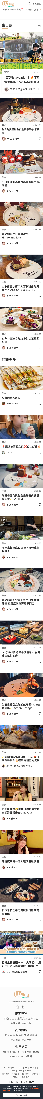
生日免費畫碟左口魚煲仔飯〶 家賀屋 (20, 131)
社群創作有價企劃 (12, 9)
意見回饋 (16, 1023)
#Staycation (17, 1056)
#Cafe (36, 1051)
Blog (21, 1070)
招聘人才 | (17, 1077)
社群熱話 (30, 9)
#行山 (13, 1051)
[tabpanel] (21, 15)
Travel (20, 1067)
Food (14, 1070)
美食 (4, 125)
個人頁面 (10, 1035)
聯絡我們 (26, 1077)
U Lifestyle (10, 1067)
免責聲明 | (17, 1074)
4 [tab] (27, 18)
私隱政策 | (36, 1074)
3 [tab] (23, 18)
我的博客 (27, 1039)
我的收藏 (32, 1035)
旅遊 (6, 72)
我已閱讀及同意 (21, 1095)
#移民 (29, 1056)
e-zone (28, 1070)
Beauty (34, 1067)
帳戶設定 (21, 1035)
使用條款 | (26, 1074)
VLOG (13, 1018)
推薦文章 (22, 1018)
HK (27, 1067)
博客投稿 (27, 1023)
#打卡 (21, 1051)
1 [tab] (16, 18)
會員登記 (36, 3)
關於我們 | (7, 1074)
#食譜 (28, 1051)
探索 (6, 1018)
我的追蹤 (16, 1039)
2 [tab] (20, 18)
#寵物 (6, 1051)
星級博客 (33, 1018)
